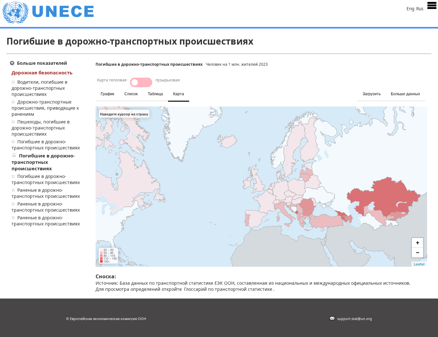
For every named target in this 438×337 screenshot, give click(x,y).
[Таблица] (194, 90)
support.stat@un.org (353, 318)
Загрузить (372, 94)
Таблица (155, 94)
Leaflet (419, 263)
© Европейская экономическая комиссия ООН (106, 318)
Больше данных (405, 94)
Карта (178, 94)
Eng (410, 8)
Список (131, 94)
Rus (420, 8)
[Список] (192, 90)
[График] (190, 90)
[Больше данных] (426, 90)
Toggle (141, 82)
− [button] (417, 252)
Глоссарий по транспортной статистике (228, 289)
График (107, 94)
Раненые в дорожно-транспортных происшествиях (46, 193)
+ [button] (417, 242)
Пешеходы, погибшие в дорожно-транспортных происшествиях (41, 128)
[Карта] (196, 90)
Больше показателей (42, 63)
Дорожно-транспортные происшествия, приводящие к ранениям (45, 108)
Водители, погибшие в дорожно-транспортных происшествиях (39, 88)
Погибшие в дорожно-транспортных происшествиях (46, 145)
